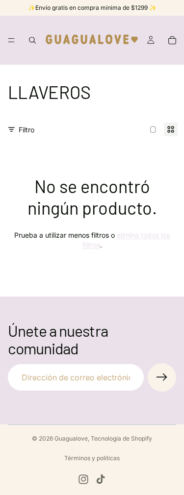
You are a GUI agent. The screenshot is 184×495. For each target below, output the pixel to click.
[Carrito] (172, 40)
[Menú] (11, 40)
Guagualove (71, 438)
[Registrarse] (162, 377)
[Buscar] (32, 40)
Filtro (26, 129)
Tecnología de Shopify (121, 438)
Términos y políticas (92, 458)
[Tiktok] (100, 479)
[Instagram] (83, 479)
